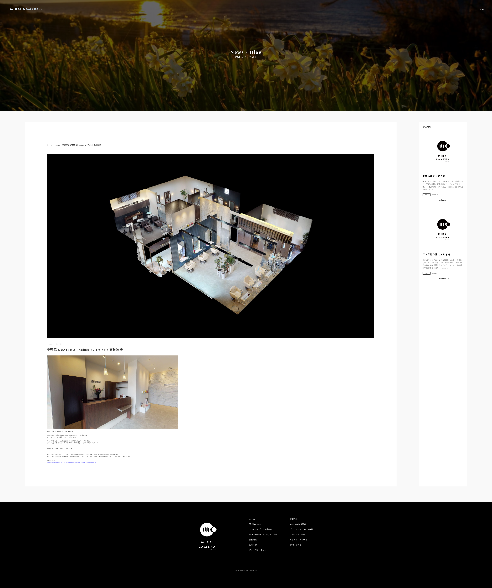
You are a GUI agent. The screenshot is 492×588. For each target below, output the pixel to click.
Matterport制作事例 (298, 524)
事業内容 (294, 519)
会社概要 (253, 539)
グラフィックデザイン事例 (301, 529)
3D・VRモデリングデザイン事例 (263, 534)
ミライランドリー (297, 539)
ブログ (426, 195)
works (50, 344)
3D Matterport (255, 524)
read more (442, 200)
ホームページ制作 (297, 534)
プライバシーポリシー (258, 550)
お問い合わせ (295, 545)
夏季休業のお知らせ (434, 176)
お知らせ (253, 545)
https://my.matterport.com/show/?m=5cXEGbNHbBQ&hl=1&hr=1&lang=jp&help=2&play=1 (71, 462)
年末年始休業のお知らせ (436, 254)
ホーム (252, 519)
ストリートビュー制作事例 (260, 529)
